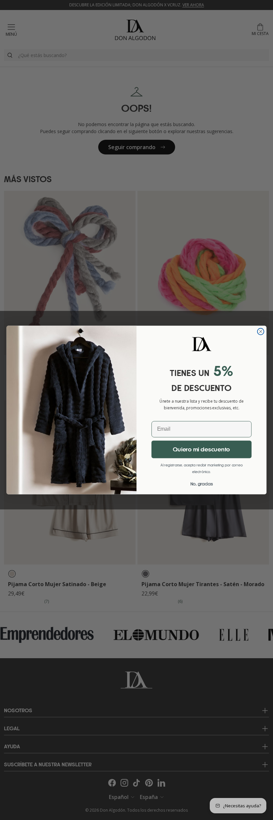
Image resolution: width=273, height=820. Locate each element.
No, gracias (201, 483)
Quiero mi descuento (201, 449)
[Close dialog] (260, 331)
